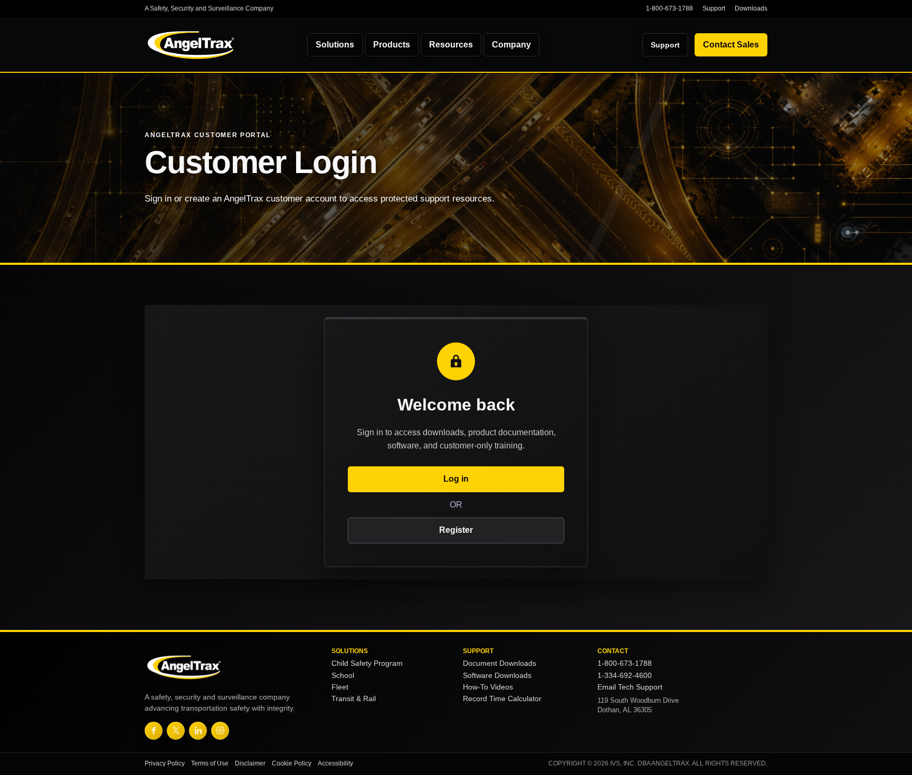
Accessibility (335, 763)
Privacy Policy (165, 763)
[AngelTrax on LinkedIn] (198, 731)
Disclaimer (250, 763)
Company (511, 44)
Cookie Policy (291, 763)
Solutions (335, 44)
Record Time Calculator (502, 699)
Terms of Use (210, 763)
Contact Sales (731, 44)
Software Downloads (497, 676)
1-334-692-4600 (624, 676)
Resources (451, 44)
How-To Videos (488, 687)
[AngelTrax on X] (176, 731)
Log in (456, 478)
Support (713, 8)
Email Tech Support (629, 687)
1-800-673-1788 (669, 8)
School (342, 676)
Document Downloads (499, 663)
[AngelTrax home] (218, 45)
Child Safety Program (367, 663)
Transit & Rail (353, 699)
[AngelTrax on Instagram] (220, 731)
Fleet (339, 687)
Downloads (751, 8)
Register (456, 529)
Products (391, 44)
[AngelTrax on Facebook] (154, 731)
